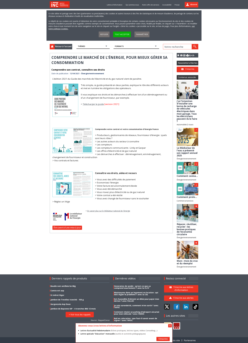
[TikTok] (195, 307)
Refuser (104, 34)
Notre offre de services (150, 5)
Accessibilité (166, 5)
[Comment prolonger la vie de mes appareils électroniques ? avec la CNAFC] (187, 189)
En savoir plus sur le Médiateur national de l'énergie (108, 211)
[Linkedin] (186, 307)
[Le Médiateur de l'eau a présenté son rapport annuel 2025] (187, 136)
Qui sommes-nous (132, 5)
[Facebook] (176, 307)
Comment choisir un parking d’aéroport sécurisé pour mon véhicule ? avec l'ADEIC (136, 313)
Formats (119, 46)
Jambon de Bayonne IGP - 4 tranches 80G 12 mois (73, 308)
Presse (177, 5)
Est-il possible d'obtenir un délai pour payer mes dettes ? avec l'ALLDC (136, 300)
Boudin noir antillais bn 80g (63, 286)
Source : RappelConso (100, 320)
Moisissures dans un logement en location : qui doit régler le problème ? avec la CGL (136, 293)
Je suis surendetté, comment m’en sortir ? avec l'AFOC (136, 306)
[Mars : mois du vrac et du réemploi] (187, 249)
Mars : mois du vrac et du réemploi (187, 262)
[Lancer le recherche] (195, 46)
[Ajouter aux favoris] (178, 55)
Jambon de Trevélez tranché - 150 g (67, 299)
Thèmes (81, 46)
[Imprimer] (187, 55)
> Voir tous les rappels (80, 314)
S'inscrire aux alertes (183, 297)
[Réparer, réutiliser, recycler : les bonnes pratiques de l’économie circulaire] (187, 213)
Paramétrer (142, 34)
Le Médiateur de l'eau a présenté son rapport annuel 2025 (187, 151)
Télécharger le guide (93, 104)
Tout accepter (122, 34)
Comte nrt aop (57, 290)
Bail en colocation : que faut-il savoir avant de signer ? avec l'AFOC (135, 319)
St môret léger (57, 295)
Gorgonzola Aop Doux (61, 304)
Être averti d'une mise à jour (67, 227)
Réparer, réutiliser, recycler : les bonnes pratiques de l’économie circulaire (187, 229)
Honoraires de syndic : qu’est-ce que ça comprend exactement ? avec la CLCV (132, 287)
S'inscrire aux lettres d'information (183, 288)
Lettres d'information (114, 5)
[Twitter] (167, 307)
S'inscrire (189, 69)
